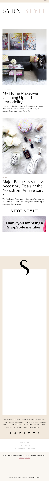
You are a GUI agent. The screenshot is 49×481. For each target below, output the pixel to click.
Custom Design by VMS (22, 448)
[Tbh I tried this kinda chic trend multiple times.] (24, 377)
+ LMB (33, 448)
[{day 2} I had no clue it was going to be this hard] (24, 401)
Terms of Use (24, 442)
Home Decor (7, 89)
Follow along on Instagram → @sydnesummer (24, 477)
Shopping (6, 177)
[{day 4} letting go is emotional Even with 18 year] (24, 307)
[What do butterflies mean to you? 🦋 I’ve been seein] (24, 284)
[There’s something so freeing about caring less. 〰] (24, 331)
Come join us (24, 457)
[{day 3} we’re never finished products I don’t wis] (24, 354)
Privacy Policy (24, 445)
